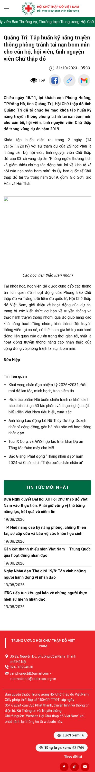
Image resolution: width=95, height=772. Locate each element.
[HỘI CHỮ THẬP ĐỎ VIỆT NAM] (50, 8)
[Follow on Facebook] (64, 767)
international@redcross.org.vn (33, 679)
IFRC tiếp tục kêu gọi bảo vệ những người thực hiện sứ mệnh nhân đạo (45, 596)
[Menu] (7, 8)
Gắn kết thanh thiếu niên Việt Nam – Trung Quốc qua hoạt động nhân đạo (47, 552)
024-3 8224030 (21, 667)
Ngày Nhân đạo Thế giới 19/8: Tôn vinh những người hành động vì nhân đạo (45, 574)
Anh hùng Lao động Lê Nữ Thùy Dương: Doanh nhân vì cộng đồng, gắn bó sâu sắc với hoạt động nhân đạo (50, 426)
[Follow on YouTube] (85, 767)
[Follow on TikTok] (74, 767)
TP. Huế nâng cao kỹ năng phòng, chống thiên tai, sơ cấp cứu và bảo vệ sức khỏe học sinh (45, 530)
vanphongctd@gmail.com (29, 673)
